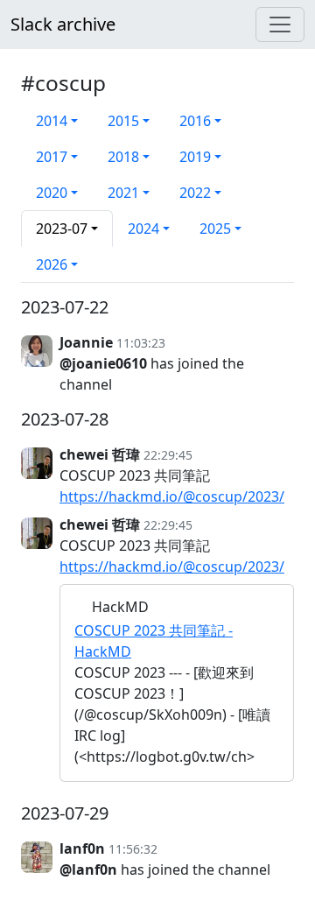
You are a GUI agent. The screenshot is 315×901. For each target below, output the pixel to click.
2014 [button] (51, 120)
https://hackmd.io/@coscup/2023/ (172, 496)
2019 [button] (195, 156)
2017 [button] (51, 156)
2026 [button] (51, 264)
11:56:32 (133, 849)
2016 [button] (195, 120)
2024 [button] (143, 228)
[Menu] (280, 24)
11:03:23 (140, 342)
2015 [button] (123, 120)
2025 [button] (215, 228)
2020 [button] (51, 192)
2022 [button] (195, 192)
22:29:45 (168, 455)
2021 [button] (123, 192)
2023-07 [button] (62, 228)
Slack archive (63, 24)
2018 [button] (123, 156)
